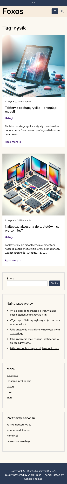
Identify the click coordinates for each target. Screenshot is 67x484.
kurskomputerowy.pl (19, 424)
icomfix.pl (12, 435)
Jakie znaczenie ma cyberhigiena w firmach (34, 348)
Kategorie (12, 375)
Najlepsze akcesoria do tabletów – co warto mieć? (32, 228)
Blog (9, 392)
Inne (9, 397)
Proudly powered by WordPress (23, 475)
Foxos (12, 11)
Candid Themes (33, 479)
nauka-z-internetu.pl (19, 441)
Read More (12, 142)
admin (28, 101)
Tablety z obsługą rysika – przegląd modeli (31, 110)
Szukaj (10, 278)
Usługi (9, 118)
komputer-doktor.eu (18, 430)
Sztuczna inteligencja (19, 381)
